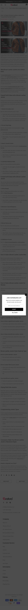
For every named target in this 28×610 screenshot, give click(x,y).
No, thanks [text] (15, 312)
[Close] (26, 295)
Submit (14, 309)
